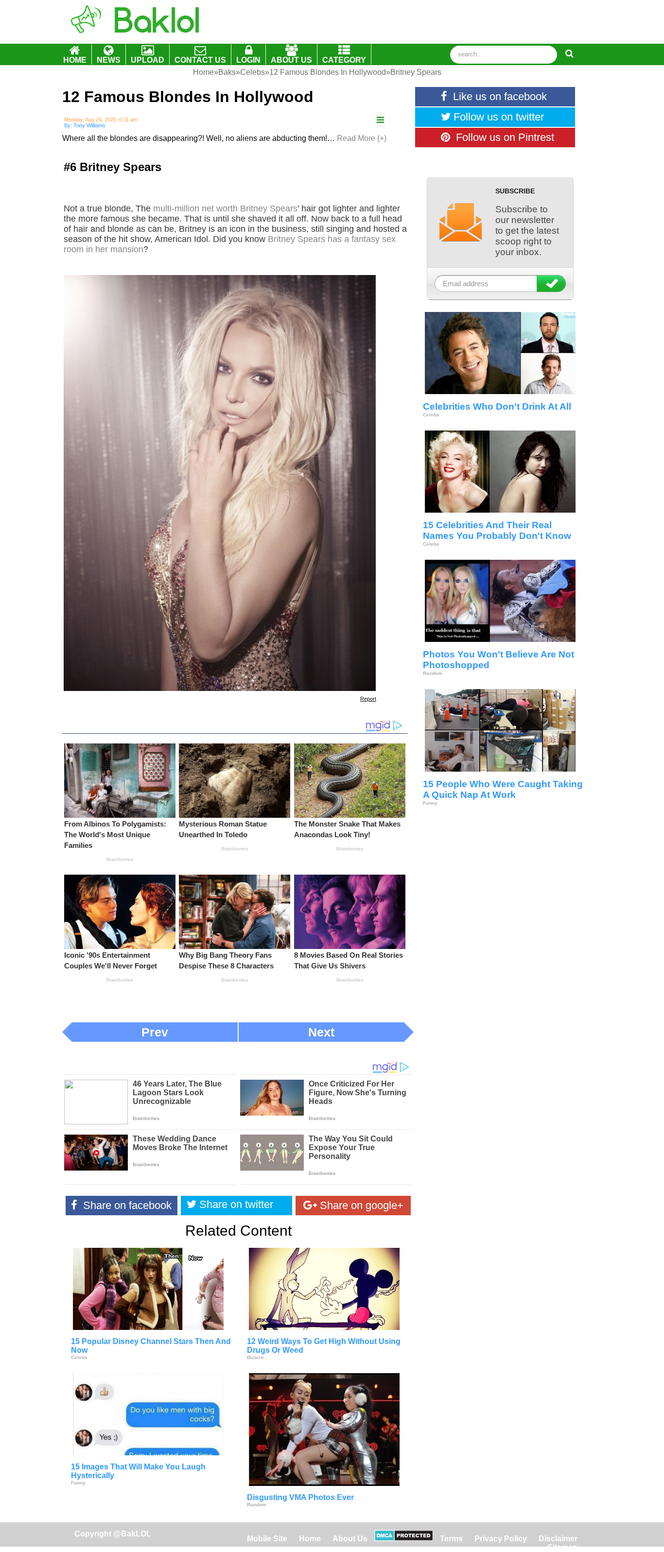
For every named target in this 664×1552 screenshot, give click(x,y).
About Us (349, 1539)
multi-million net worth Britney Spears (225, 208)
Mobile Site (267, 1539)
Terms (451, 1539)
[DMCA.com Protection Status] (403, 1539)
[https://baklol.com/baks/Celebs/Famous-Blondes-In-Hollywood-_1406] (380, 120)
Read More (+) (361, 138)
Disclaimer (558, 1539)
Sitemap (562, 1547)
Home (311, 1539)
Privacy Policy (500, 1539)
